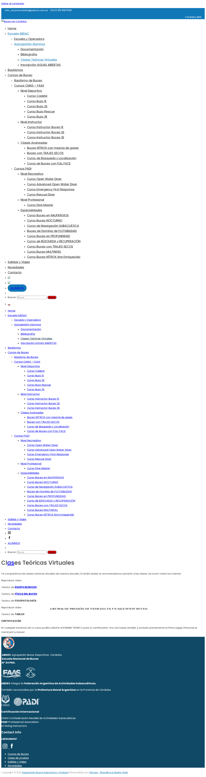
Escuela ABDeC (18, 34)
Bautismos (15, 70)
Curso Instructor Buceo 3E (45, 137)
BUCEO (32, 587)
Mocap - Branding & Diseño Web (108, 772)
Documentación (32, 49)
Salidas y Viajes (19, 262)
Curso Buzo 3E (37, 117)
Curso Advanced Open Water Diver (52, 184)
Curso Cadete (37, 96)
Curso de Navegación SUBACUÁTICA (53, 226)
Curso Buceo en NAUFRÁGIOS (48, 215)
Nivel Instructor (31, 122)
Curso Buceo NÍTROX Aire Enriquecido (53, 257)
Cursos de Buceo (20, 75)
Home (12, 28)
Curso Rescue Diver (41, 195)
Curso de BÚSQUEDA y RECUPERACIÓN (53, 241)
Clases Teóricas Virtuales (39, 60)
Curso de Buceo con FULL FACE (49, 163)
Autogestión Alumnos (29, 44)
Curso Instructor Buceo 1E (45, 127)
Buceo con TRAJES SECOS (45, 153)
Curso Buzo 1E (37, 101)
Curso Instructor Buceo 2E (45, 132)
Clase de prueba (18, 758)
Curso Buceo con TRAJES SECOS (50, 247)
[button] (103, 580)
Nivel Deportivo (31, 91)
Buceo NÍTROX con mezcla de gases (53, 148)
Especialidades (31, 210)
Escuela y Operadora (29, 39)
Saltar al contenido (12, 3)
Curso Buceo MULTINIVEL (44, 252)
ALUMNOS (17, 288)
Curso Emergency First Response (50, 189)
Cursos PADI (22, 169)
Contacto (15, 272)
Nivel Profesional (32, 200)
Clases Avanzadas (34, 143)
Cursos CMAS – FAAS (29, 86)
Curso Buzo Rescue (41, 111)
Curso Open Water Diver (44, 179)
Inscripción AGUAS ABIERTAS (41, 65)
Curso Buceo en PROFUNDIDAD (48, 236)
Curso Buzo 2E (37, 106)
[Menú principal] (9, 304)
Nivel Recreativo (32, 174)
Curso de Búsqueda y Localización (51, 158)
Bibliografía (29, 54)
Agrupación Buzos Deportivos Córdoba (45, 772)
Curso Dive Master (40, 205)
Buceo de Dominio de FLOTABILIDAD (52, 231)
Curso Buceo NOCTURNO (44, 220)
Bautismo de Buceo (28, 80)
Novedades (16, 267)
